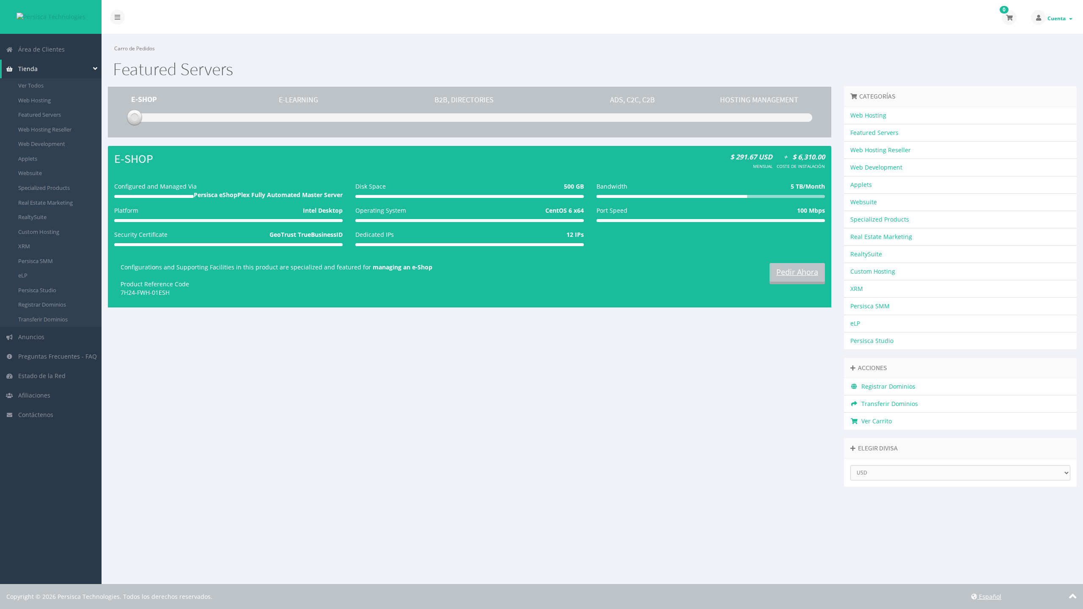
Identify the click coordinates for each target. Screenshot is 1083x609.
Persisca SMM (35, 261)
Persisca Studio (37, 290)
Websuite (30, 173)
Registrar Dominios (42, 304)
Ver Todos (31, 85)
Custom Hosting (38, 232)
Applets (27, 158)
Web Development (41, 144)
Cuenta (1057, 18)
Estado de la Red (40, 376)
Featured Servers (39, 114)
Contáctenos (34, 415)
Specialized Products (44, 188)
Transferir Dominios (43, 319)
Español (989, 597)
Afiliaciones (32, 395)
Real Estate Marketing (45, 202)
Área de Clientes (40, 49)
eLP (22, 275)
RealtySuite (32, 217)
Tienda (26, 69)
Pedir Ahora (797, 272)
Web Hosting (34, 100)
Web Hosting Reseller (44, 129)
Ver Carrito (875, 421)
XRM (24, 246)
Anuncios (29, 337)
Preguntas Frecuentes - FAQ (56, 356)
